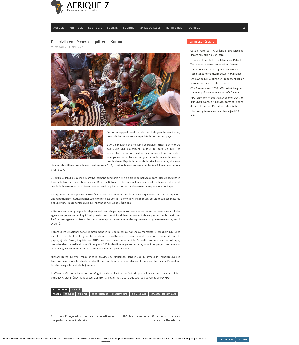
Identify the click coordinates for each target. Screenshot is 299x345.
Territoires (174, 27)
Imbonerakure (119, 294)
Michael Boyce (138, 294)
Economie (95, 27)
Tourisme (193, 27)
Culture (128, 27)
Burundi (69, 294)
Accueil (58, 27)
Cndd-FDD (83, 294)
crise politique (100, 294)
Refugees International (163, 294)
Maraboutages (149, 27)
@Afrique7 (77, 46)
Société (112, 27)
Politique (76, 27)
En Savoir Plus (226, 339)
